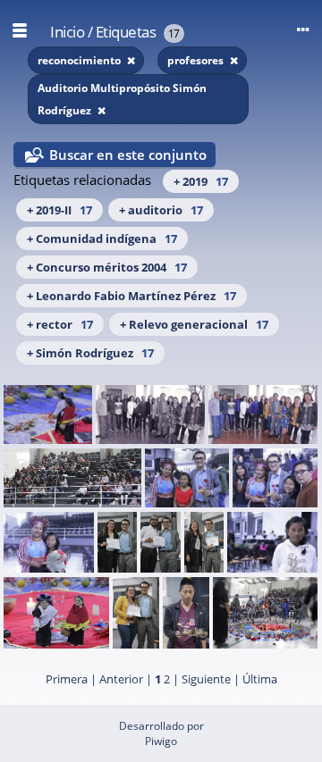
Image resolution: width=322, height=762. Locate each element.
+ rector (60, 324)
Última (259, 679)
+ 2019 (201, 181)
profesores (196, 60)
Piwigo (161, 741)
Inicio (67, 31)
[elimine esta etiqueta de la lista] (131, 60)
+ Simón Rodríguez (90, 353)
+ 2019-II (59, 210)
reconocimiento (80, 60)
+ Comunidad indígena (102, 238)
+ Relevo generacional (194, 324)
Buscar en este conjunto (128, 154)
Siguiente (206, 679)
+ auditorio (161, 210)
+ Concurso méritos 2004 (107, 267)
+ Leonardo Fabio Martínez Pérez (131, 296)
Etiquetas (126, 31)
